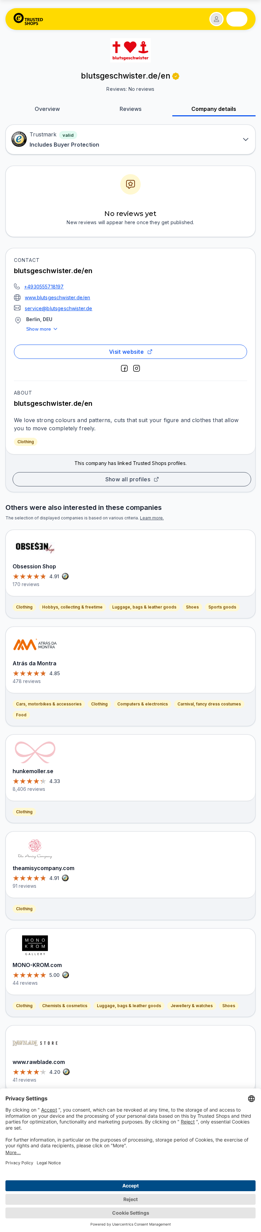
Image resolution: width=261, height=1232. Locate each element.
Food (21, 714)
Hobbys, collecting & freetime (72, 607)
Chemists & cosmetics (64, 1005)
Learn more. (152, 517)
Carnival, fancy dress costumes (209, 703)
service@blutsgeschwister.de (58, 308)
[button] (216, 19)
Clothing (25, 441)
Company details (213, 108)
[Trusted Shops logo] (28, 19)
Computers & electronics (142, 703)
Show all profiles (128, 479)
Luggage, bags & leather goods (144, 607)
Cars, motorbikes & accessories (49, 703)
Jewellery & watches (192, 1005)
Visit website (126, 351)
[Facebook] (124, 368)
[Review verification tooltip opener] (175, 76)
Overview (47, 108)
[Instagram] (137, 368)
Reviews (130, 108)
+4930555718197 (44, 286)
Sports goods (222, 607)
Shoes (192, 607)
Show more (38, 329)
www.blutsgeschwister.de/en (57, 297)
